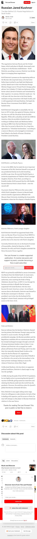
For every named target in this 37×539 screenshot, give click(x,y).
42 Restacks (22, 420)
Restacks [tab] (12, 439)
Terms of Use (26, 512)
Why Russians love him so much (10, 468)
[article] (18, 469)
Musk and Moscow (8, 465)
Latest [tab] (8, 461)
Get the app (26, 531)
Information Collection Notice (21, 514)
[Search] (34, 460)
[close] (32, 477)
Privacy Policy (18, 515)
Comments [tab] (5, 439)
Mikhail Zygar (9, 16)
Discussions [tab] (14, 461)
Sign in (33, 2)
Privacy (18, 526)
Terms (22, 526)
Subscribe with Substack (20, 508)
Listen (33, 17)
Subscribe (27, 2)
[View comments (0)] (10, 22)
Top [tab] (3, 461)
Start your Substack (14, 531)
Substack (10, 535)
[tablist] (8, 439)
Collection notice (30, 526)
